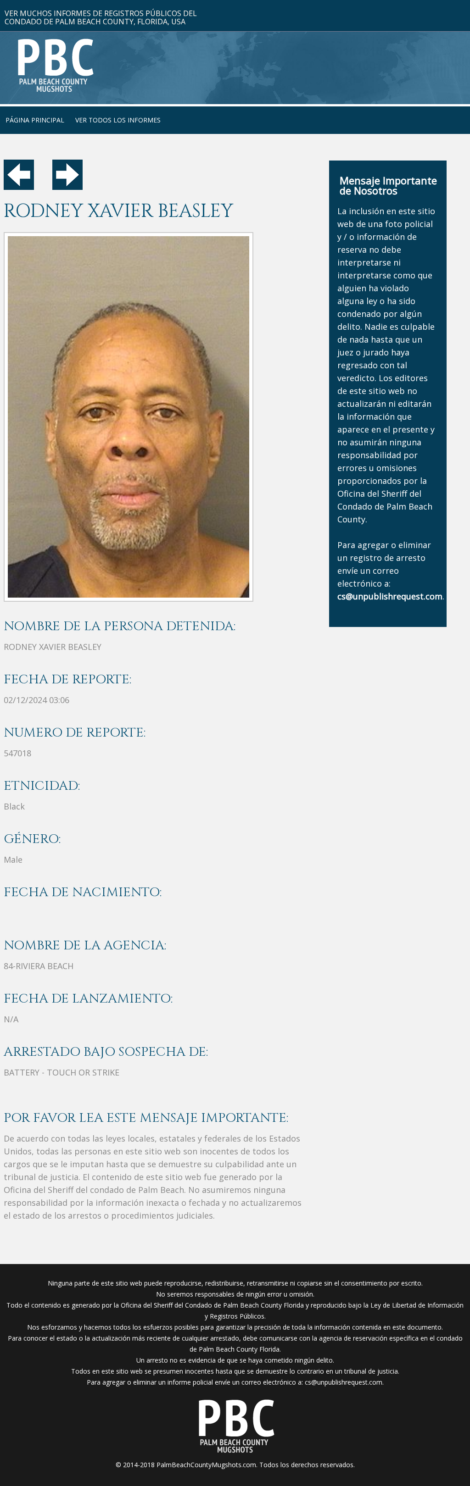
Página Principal (35, 120)
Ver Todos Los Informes (118, 120)
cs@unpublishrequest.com (343, 1382)
